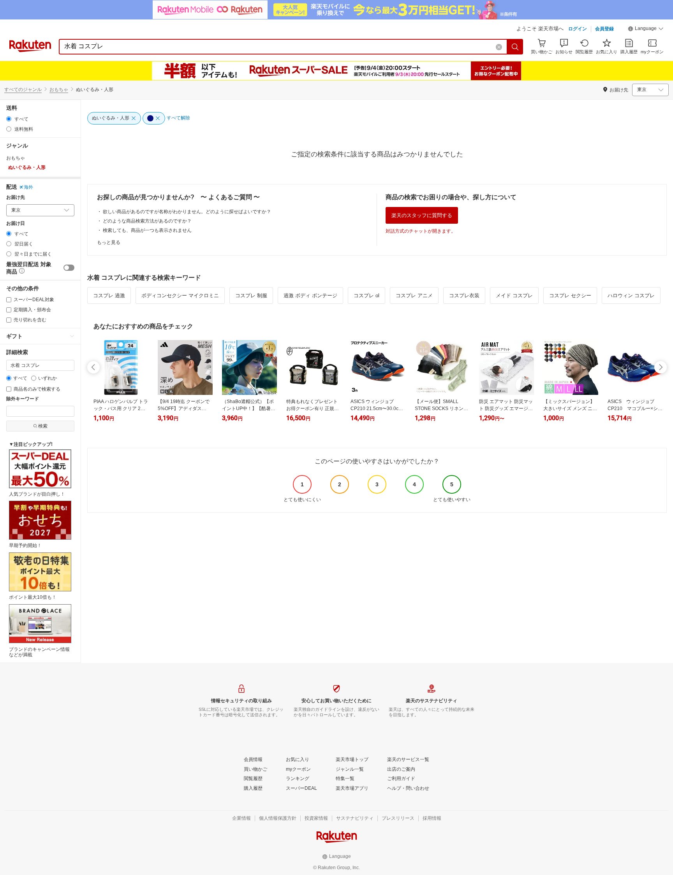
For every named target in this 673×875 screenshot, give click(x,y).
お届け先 (15, 197)
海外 (28, 187)
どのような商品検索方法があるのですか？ (147, 221)
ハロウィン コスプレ (631, 295)
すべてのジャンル (23, 89)
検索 (43, 426)
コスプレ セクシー (570, 295)
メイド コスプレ (514, 295)
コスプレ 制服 (251, 295)
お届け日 (15, 223)
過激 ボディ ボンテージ (310, 295)
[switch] (68, 268)
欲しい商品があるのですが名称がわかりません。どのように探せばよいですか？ (187, 211)
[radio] (8, 118)
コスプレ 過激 (109, 295)
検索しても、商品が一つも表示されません (147, 230)
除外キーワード (22, 399)
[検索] (515, 46)
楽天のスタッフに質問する (421, 215)
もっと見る (108, 242)
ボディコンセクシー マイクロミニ (180, 295)
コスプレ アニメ (414, 295)
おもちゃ (58, 89)
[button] (646, 29)
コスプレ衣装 (464, 295)
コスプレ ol (366, 295)
